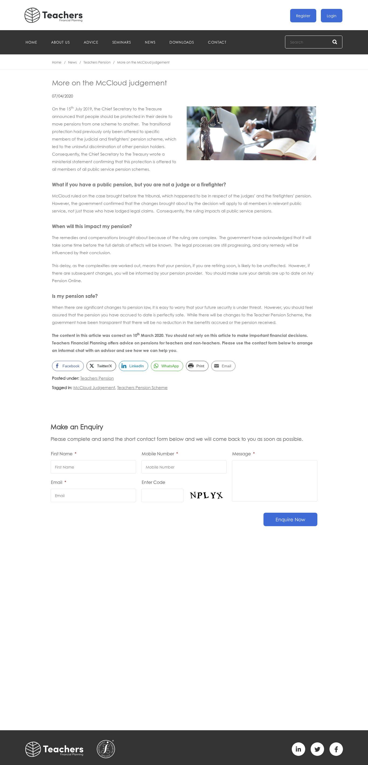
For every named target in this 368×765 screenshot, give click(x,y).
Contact (217, 42)
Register (303, 15)
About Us (60, 42)
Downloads (181, 42)
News (150, 42)
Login (331, 15)
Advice (91, 42)
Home (31, 42)
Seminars (121, 42)
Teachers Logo (58, 15)
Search (335, 42)
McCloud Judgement (94, 387)
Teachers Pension (97, 62)
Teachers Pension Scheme (142, 387)
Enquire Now (290, 519)
